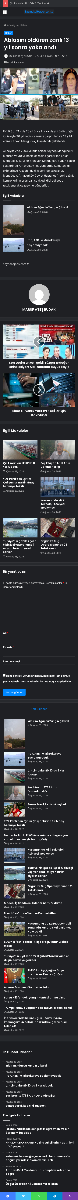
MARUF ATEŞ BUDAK (20, 56)
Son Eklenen (39, 709)
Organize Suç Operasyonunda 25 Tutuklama (54, 544)
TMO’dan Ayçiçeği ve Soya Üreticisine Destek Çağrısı (46, 972)
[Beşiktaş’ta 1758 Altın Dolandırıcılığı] (58, 450)
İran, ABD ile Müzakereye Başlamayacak (44, 756)
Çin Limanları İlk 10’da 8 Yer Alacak (29, 3)
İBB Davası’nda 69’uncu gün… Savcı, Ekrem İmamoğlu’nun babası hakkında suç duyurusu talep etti (35, 1022)
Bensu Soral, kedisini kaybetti (48, 804)
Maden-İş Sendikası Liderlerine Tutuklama (33, 903)
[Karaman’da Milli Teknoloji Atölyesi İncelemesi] (58, 487)
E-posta (8, 647)
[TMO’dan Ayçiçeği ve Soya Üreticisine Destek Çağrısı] (14, 975)
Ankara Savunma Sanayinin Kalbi (26, 987)
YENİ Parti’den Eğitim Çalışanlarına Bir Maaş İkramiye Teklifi (18, 482)
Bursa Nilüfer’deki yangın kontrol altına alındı (35, 997)
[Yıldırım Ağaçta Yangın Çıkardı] (13, 220)
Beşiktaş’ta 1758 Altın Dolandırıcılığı (55, 465)
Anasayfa (12, 25)
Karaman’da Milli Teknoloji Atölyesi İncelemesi (53, 504)
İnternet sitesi (11, 661)
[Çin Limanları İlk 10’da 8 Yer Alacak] (20, 450)
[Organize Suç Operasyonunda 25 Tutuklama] (58, 528)
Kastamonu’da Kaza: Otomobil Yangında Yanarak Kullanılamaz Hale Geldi (50, 927)
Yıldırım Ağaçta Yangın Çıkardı (48, 207)
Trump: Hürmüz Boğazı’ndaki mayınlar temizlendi (38, 1008)
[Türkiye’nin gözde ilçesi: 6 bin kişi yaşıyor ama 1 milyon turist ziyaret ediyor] (20, 528)
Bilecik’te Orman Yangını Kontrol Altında (31, 913)
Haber (23, 25)
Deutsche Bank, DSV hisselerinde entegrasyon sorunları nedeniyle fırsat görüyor (36, 837)
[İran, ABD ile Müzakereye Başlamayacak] (13, 245)
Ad (5, 632)
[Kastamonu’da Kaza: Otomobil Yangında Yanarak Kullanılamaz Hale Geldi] (14, 929)
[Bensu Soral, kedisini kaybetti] (14, 809)
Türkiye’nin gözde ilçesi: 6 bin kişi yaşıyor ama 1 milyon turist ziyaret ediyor (19, 546)
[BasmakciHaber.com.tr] (39, 12)
